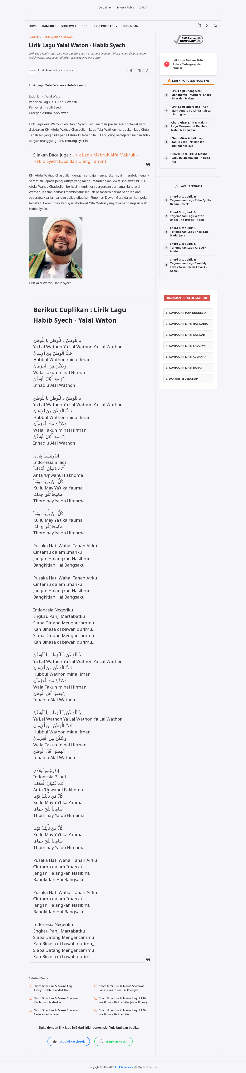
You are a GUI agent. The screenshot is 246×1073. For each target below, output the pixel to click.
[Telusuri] (215, 26)
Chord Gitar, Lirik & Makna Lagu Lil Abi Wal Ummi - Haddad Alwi (122, 1012)
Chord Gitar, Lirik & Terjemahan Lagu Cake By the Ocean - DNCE (190, 200)
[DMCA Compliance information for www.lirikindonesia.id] (188, 43)
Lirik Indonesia (124, 1067)
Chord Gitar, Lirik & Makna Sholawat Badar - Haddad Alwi (56, 1012)
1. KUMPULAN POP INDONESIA (186, 312)
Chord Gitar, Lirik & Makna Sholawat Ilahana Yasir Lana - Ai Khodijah (121, 988)
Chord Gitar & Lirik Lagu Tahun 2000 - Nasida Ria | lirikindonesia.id (189, 142)
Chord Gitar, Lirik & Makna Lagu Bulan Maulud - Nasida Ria (191, 157)
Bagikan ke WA (116, 1041)
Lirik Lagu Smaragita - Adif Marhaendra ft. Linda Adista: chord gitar (191, 110)
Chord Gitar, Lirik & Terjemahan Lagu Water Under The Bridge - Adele (187, 215)
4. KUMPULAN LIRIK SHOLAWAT (187, 345)
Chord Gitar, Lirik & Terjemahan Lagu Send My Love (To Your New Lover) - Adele (188, 265)
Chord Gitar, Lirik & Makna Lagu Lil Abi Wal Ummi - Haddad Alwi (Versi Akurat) (123, 1000)
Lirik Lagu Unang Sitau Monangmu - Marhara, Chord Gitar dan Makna (191, 94)
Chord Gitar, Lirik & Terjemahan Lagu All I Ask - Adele (189, 247)
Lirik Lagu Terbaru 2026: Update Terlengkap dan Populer (188, 64)
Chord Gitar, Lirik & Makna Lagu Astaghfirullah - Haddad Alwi (53, 988)
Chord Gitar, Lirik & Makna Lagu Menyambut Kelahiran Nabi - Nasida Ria (190, 126)
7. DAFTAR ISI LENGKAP (182, 378)
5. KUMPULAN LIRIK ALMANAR (186, 356)
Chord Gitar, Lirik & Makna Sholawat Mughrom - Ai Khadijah (56, 1000)
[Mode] (207, 26)
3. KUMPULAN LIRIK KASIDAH (185, 334)
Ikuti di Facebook (72, 1041)
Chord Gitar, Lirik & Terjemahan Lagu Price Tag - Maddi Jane (190, 231)
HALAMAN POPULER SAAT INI (187, 298)
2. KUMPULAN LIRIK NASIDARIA (187, 323)
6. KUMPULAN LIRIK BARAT (184, 367)
